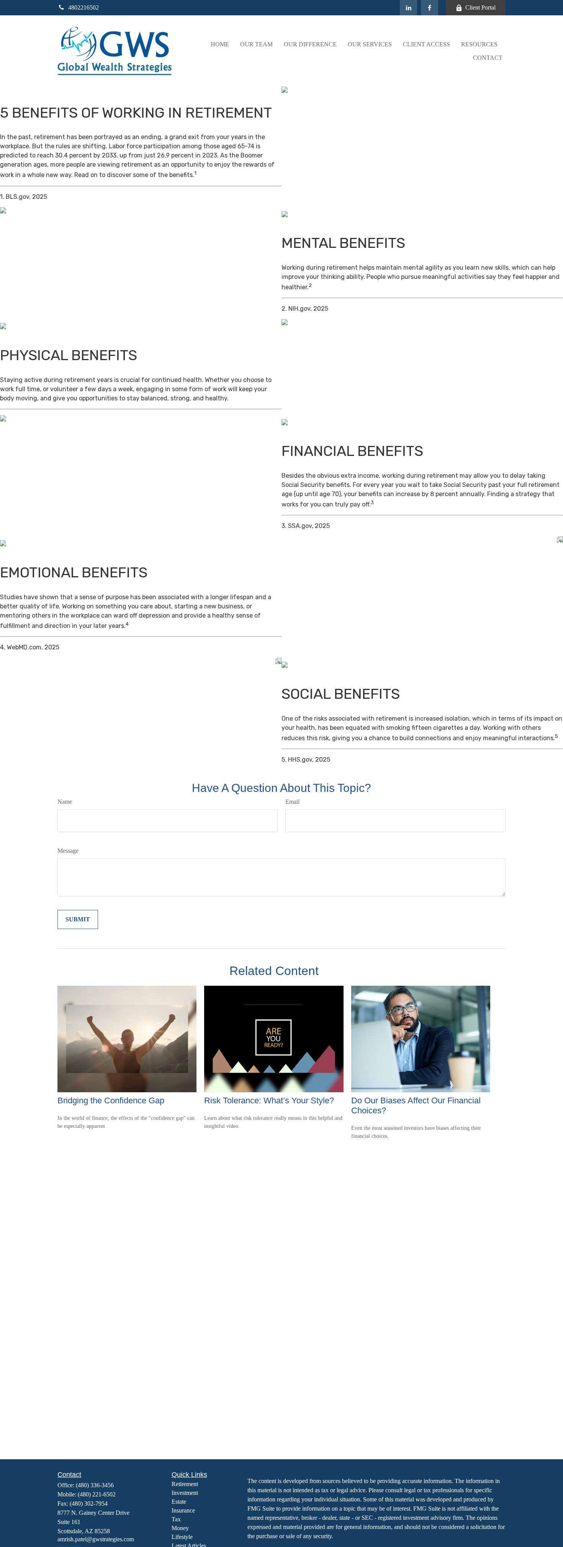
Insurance (183, 1510)
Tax (176, 1519)
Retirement (185, 1484)
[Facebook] (429, 7)
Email (292, 801)
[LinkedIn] (408, 7)
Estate (179, 1501)
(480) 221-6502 (97, 1494)
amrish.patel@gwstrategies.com (95, 1539)
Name (64, 801)
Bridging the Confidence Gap (110, 1100)
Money (180, 1528)
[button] (220, 44)
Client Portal (480, 7)
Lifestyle (182, 1537)
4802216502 (83, 7)
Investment (185, 1493)
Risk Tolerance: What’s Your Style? (269, 1100)
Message (68, 850)
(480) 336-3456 (95, 1485)
